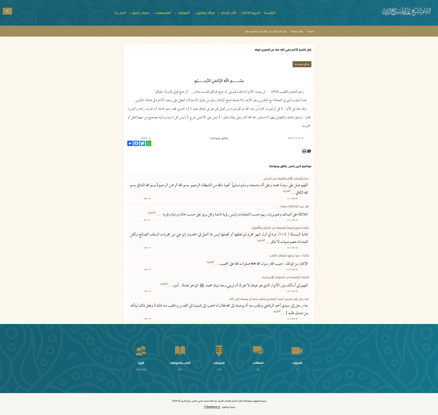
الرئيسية (310, 31)
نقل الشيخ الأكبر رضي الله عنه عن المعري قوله (265, 31)
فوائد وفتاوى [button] (205, 12)
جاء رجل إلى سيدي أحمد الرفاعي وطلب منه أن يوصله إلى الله (269, 299)
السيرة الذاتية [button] (250, 12)
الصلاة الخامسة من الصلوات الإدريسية (285, 277)
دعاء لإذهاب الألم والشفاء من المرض (286, 178)
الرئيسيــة (269, 12)
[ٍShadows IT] (211, 407)
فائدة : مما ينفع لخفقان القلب (289, 255)
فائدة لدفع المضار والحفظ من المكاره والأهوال (280, 228)
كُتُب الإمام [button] (228, 12)
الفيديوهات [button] (163, 12)
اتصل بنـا (120, 12)
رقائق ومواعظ (296, 31)
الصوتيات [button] (183, 12)
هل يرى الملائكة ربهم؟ (294, 206)
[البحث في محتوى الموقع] (7, 11)
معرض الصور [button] (140, 12)
